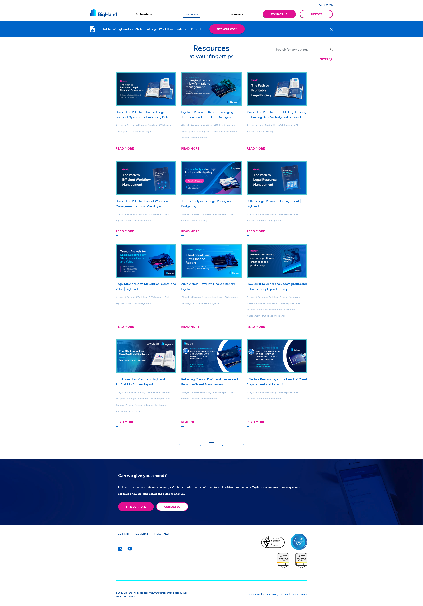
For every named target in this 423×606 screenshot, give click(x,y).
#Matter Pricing (265, 131)
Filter (324, 59)
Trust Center (253, 594)
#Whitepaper (165, 125)
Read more (125, 148)
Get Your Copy (227, 29)
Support (316, 14)
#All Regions (122, 131)
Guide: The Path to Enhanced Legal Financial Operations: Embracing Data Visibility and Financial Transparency (142, 117)
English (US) (141, 533)
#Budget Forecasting (137, 398)
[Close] (331, 29)
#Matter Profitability (266, 125)
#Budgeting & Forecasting (129, 411)
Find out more (136, 506)
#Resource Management (194, 137)
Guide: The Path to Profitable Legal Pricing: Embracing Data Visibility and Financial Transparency (277, 117)
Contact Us (172, 506)
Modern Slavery (271, 594)
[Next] (244, 445)
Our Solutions (144, 14)
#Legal (119, 125)
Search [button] (328, 4)
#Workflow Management (224, 131)
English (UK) (122, 533)
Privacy (294, 594)
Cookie (284, 594)
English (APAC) (162, 533)
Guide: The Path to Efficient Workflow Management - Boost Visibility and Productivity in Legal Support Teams (142, 206)
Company (237, 14)
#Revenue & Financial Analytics (141, 125)
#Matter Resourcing (224, 125)
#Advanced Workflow (201, 125)
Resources (192, 14)
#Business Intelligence (142, 131)
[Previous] (179, 445)
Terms (304, 594)
